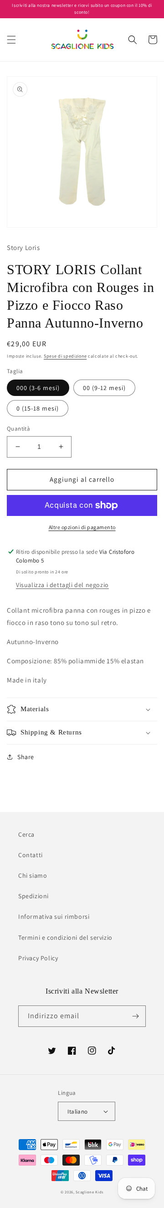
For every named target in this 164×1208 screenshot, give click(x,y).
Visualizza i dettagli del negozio (62, 585)
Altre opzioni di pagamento (82, 527)
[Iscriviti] (135, 1016)
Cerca (26, 834)
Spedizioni (33, 896)
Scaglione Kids (89, 1191)
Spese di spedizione (65, 356)
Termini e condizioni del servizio (65, 937)
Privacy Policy (38, 958)
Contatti (30, 855)
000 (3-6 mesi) (38, 388)
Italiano (77, 1111)
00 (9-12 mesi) (104, 388)
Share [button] (25, 757)
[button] (11, 40)
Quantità (18, 428)
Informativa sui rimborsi (53, 916)
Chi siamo (32, 875)
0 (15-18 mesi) (37, 408)
